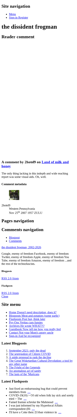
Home (32, 312)
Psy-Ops (26, 322)
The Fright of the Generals (24, 367)
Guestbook (35, 329)
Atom (15, 278)
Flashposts (27, 319)
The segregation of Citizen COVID (30, 354)
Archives (26, 325)
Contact (31, 332)
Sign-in (25, 336)
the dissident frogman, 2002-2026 (21, 247)
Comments (15, 241)
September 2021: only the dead (27, 350)
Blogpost (14, 237)
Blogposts (34, 315)
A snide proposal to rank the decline (30, 357)
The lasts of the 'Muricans (24, 374)
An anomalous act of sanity (25, 370)
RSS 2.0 (6, 278)
